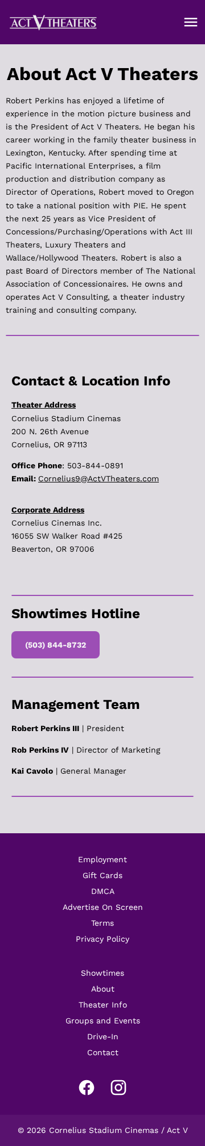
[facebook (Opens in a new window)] (86, 1087)
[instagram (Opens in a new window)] (118, 1087)
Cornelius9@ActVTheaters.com (98, 478)
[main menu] (190, 22)
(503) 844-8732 (55, 644)
